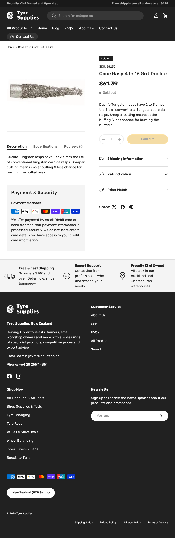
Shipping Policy (83, 522)
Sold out (147, 139)
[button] (165, 15)
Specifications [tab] (45, 146)
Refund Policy (108, 522)
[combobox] (95, 15)
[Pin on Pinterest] (131, 207)
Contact (97, 324)
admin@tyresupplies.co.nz (38, 356)
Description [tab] (17, 146)
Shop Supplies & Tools (24, 406)
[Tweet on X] (114, 207)
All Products (100, 341)
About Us (86, 28)
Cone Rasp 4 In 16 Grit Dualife (35, 47)
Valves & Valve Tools (22, 432)
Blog (55, 28)
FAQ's (69, 28)
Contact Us (108, 28)
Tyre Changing (18, 415)
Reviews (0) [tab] (74, 146)
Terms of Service (158, 522)
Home (42, 28)
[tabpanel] (46, 164)
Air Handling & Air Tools (25, 398)
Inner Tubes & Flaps (22, 449)
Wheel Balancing (20, 440)
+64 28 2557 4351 (33, 364)
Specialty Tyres (19, 458)
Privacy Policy (132, 522)
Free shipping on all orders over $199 (140, 3)
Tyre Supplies (24, 513)
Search (96, 349)
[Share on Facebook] (122, 207)
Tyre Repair (16, 423)
